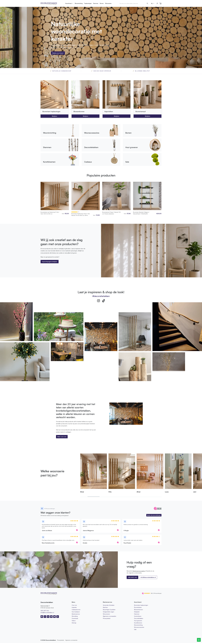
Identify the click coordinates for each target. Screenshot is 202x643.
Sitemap (74, 623)
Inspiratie (74, 607)
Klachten (105, 607)
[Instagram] (98, 300)
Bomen (102, 3)
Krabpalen (137, 612)
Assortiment (68, 3)
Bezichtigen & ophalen (109, 609)
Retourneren (106, 614)
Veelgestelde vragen (108, 612)
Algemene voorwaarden (109, 616)
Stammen (95, 3)
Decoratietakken (138, 618)
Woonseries (108, 3)
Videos (74, 620)
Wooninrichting (79, 3)
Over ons (74, 605)
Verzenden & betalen (108, 605)
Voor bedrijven (76, 612)
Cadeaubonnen (76, 609)
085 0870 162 (45, 610)
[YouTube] (54, 616)
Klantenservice (76, 614)
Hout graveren (138, 620)
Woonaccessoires (139, 627)
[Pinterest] (51, 616)
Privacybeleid (106, 618)
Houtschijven (137, 616)
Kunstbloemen (138, 623)
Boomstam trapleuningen (141, 605)
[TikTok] (103, 300)
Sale (135, 629)
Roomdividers (138, 607)
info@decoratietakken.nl (148, 577)
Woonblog (75, 616)
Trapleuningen (88, 3)
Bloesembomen (138, 609)
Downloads (75, 618)
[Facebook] (42, 616)
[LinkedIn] (48, 616)
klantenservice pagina (139, 571)
